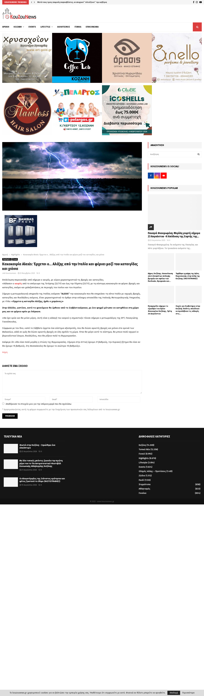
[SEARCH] (198, 154)
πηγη (4, 352)
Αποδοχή (174, 693)
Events (32, 27)
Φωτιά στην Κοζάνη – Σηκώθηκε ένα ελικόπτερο (58, 2)
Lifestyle (45, 27)
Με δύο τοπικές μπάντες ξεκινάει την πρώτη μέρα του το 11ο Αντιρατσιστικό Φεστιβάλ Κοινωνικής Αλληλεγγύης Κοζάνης (41, 463)
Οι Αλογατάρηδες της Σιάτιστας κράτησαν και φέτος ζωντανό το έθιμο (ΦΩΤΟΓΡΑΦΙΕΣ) (42, 480)
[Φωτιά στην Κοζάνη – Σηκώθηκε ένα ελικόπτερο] (11, 448)
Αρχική (5, 27)
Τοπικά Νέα (144, 449)
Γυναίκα (142, 493)
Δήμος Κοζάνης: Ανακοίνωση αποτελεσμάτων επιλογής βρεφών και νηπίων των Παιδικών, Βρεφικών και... (160, 277)
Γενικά (78, 27)
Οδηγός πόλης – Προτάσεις (152, 471)
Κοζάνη (18, 27)
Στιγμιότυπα (145, 484)
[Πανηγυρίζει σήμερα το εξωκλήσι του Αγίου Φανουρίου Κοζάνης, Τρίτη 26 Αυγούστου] (161, 294)
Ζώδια (142, 475)
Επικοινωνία (92, 27)
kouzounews (11, 273)
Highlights (7, 259)
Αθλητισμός (63, 27)
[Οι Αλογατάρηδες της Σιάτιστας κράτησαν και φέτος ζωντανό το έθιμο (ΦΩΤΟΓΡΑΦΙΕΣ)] (11, 482)
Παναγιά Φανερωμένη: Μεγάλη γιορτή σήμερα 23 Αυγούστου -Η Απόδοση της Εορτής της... (174, 235)
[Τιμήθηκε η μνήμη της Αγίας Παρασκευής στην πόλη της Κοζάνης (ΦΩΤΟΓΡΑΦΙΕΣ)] (189, 262)
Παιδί (141, 480)
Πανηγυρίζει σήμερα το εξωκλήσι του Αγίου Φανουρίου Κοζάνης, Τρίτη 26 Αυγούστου (160, 310)
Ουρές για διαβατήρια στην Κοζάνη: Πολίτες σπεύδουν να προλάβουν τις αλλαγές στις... (188, 310)
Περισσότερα (188, 693)
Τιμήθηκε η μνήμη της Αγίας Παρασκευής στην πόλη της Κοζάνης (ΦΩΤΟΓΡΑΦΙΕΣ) (188, 276)
